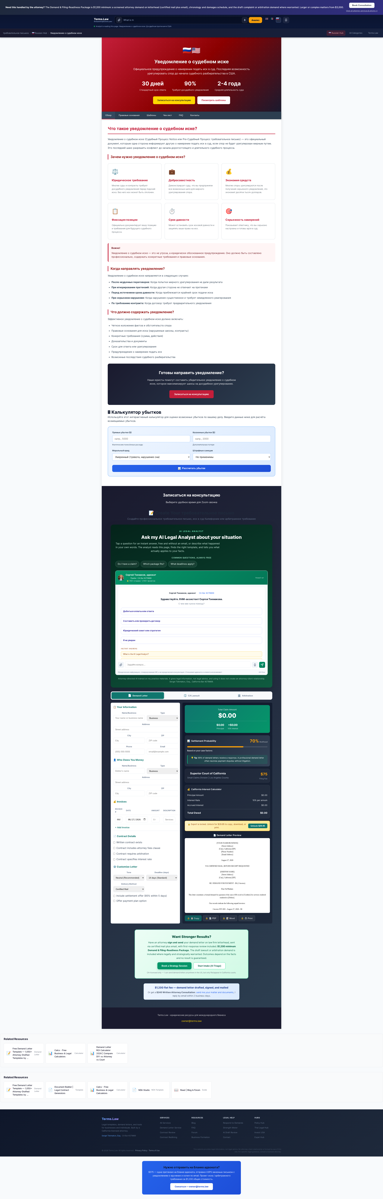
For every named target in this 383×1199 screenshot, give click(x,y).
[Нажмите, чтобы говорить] (255, 665)
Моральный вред (120, 450)
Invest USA (259, 1132)
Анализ (255, 20)
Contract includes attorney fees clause (138, 847)
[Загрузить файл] (121, 665)
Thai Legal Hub (261, 1127)
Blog (194, 1123)
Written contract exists (129, 842)
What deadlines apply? (182, 563)
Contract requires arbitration (132, 853)
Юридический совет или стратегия (142, 630)
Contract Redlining (168, 1137)
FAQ (181, 115)
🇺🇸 (266, 19)
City (129, 735)
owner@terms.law (191, 1020)
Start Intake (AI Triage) (209, 966)
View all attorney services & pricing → (361, 11)
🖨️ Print (247, 918)
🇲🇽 (272, 19)
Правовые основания (129, 115)
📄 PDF (210, 918)
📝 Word (229, 918)
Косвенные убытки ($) (204, 432)
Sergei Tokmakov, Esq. (111, 1136)
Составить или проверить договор (141, 621)
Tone (129, 872)
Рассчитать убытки (191, 468)
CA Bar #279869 (206, 593)
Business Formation (201, 1137)
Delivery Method (128, 884)
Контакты (194, 115)
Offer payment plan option (131, 900)
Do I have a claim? (127, 563)
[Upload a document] (119, 20)
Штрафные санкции (203, 450)
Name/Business (129, 713)
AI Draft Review (230, 1132)
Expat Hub (259, 1137)
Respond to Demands (233, 1123)
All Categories (355, 33)
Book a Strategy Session (174, 966)
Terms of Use (154, 1150)
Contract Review (167, 1132)
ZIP (162, 735)
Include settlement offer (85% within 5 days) (141, 895)
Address (146, 724)
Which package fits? (153, 563)
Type (162, 713)
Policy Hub (259, 1123)
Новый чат (259, 578)
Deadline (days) (162, 872)
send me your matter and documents (215, 992)
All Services (165, 1123)
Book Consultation (361, 5)
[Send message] (262, 665)
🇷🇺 (277, 19)
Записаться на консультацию (174, 100)
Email (162, 746)
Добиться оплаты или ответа (138, 611)
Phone (129, 746)
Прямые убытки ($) (122, 432)
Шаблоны (151, 115)
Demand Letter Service (170, 1127)
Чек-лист (167, 115)
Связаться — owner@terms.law (191, 1186)
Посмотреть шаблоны (214, 100)
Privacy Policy (141, 1150)
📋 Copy (193, 918)
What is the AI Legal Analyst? (136, 654)
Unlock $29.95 (258, 826)
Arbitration (245, 695)
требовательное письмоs (16, 33)
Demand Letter (138, 695)
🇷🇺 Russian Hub (39, 33)
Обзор (108, 115)
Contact (226, 1137)
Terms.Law (373, 33)
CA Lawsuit (192, 695)
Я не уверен (129, 640)
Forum (194, 1132)
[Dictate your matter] (245, 20)
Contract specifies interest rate (134, 859)
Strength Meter (230, 1127)
